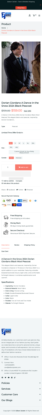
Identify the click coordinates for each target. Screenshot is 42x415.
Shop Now (21, 8)
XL (28, 143)
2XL (33, 143)
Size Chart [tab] (4, 251)
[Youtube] (9, 377)
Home (3, 28)
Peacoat (15, 126)
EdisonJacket (32, 350)
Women (18, 158)
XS (11, 143)
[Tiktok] (15, 377)
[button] (16, 174)
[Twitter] (5, 377)
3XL (11, 147)
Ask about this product (11, 183)
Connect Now (9, 362)
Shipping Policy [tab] (29, 245)
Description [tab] (5, 245)
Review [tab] (16, 245)
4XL (16, 147)
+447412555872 (9, 365)
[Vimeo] (12, 377)
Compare (19, 181)
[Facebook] (2, 377)
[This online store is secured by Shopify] (6, 200)
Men (11, 158)
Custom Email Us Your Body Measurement (24, 152)
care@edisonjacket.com (12, 367)
